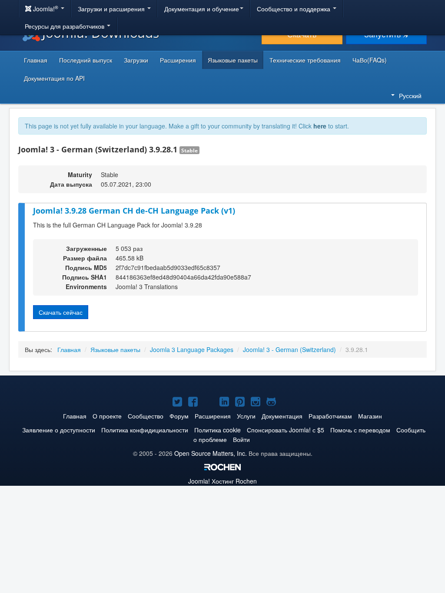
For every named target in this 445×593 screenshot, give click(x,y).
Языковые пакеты (233, 60)
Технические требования (305, 60)
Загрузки (136, 60)
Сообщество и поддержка (294, 8)
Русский (410, 95)
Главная (35, 60)
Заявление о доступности (58, 429)
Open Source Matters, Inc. (210, 453)
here (319, 126)
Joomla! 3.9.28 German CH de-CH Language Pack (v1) (134, 210)
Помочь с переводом (360, 429)
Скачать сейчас (61, 312)
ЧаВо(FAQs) (369, 60)
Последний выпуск (85, 60)
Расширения (178, 60)
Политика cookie (217, 429)
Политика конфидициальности (144, 429)
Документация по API (54, 78)
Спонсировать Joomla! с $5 (285, 429)
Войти (241, 439)
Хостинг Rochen (222, 481)
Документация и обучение (201, 8)
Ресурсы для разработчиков (65, 26)
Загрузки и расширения (112, 8)
